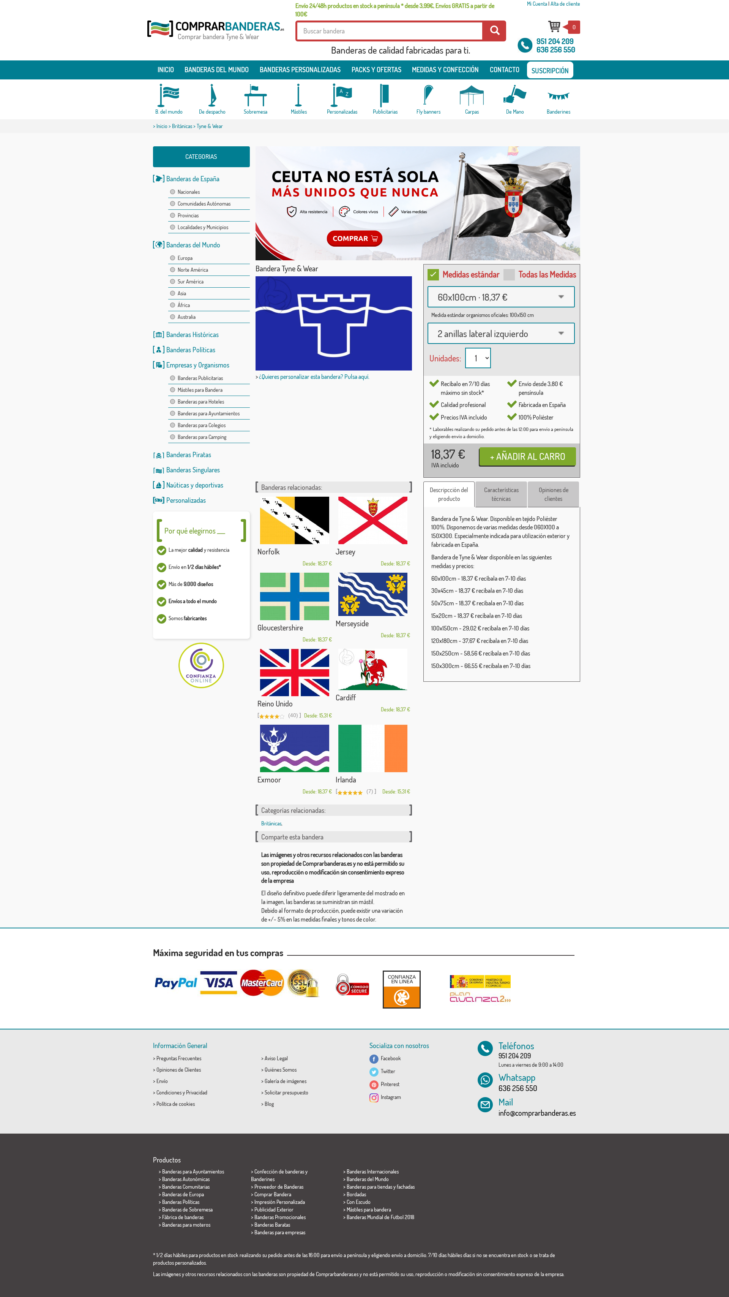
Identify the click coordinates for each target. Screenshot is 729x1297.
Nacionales (189, 191)
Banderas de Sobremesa (187, 1209)
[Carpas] (472, 95)
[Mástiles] (299, 95)
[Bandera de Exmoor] (294, 748)
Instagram (390, 1097)
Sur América (191, 281)
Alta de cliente (565, 3)
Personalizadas (186, 500)
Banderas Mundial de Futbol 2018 (380, 1217)
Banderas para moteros (186, 1224)
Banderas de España (192, 178)
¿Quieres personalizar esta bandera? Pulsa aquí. (314, 376)
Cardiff (346, 697)
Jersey (345, 551)
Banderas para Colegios (202, 425)
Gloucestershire (280, 627)
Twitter (387, 1071)
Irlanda (346, 779)
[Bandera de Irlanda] (373, 748)
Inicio (166, 69)
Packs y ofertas (376, 69)
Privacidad (196, 1092)
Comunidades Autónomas (204, 203)
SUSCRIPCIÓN (550, 71)
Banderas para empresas (279, 1232)
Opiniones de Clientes (178, 1069)
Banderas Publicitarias (200, 378)
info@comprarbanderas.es (537, 1113)
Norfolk (268, 551)
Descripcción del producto (449, 494)
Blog (269, 1104)
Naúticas (177, 485)
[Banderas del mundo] (169, 95)
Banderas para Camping (202, 437)
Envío (162, 1081)
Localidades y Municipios (203, 227)
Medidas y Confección (445, 69)
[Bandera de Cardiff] (373, 669)
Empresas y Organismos (197, 365)
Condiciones (168, 1092)
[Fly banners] (429, 95)
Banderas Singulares (193, 470)
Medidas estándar (471, 274)
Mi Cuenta (537, 3)
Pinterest (389, 1084)
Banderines (263, 1179)
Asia (182, 293)
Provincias (188, 215)
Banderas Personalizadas (300, 69)
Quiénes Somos (281, 1069)
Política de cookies (175, 1104)
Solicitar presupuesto (286, 1092)
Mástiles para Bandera (200, 389)
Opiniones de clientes (553, 494)
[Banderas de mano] (515, 95)
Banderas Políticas (190, 349)
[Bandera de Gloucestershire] (294, 596)
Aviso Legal (276, 1058)
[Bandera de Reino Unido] (294, 672)
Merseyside (352, 623)
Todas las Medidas (547, 274)
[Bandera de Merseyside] (373, 594)
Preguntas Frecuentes (178, 1058)
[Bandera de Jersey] (373, 520)
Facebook (390, 1058)
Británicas (182, 126)
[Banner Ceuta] (418, 203)
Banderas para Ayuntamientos (209, 413)
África (184, 305)
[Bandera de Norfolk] (294, 520)
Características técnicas (501, 494)
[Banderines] (558, 95)
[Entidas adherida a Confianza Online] (402, 989)
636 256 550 (555, 49)
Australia (187, 317)
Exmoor (269, 779)
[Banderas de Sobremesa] (255, 95)
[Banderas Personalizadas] (342, 95)
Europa (185, 258)
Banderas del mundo (217, 69)
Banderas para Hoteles (201, 401)
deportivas (209, 485)
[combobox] (501, 296)
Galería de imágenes (285, 1081)
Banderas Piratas (188, 454)
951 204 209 (555, 41)
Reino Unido (275, 703)
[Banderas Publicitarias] (385, 95)
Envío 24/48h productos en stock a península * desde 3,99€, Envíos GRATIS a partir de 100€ (394, 10)
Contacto (504, 69)
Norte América (193, 269)
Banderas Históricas (192, 334)
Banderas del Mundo (193, 245)
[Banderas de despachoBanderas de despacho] (212, 95)
